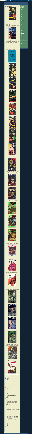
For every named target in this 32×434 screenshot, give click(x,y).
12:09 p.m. (7, 379)
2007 (21, 27)
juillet (21, 20)
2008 (21, 26)
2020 (21, 9)
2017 (21, 11)
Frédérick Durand (9, 2)
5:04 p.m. (7, 396)
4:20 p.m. (7, 393)
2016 (21, 12)
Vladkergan (8, 380)
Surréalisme (22, 37)
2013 (21, 14)
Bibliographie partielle (22, 6)
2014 (21, 13)
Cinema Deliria (22, 39)
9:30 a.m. (7, 403)
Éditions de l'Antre (12, 344)
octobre (22, 18)
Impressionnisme (22, 33)
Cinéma (21, 30)
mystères (21, 35)
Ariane (8, 360)
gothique (21, 32)
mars (21, 24)
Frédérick (7, 397)
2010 (21, 16)
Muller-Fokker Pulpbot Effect (23, 43)
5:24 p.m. (7, 424)
